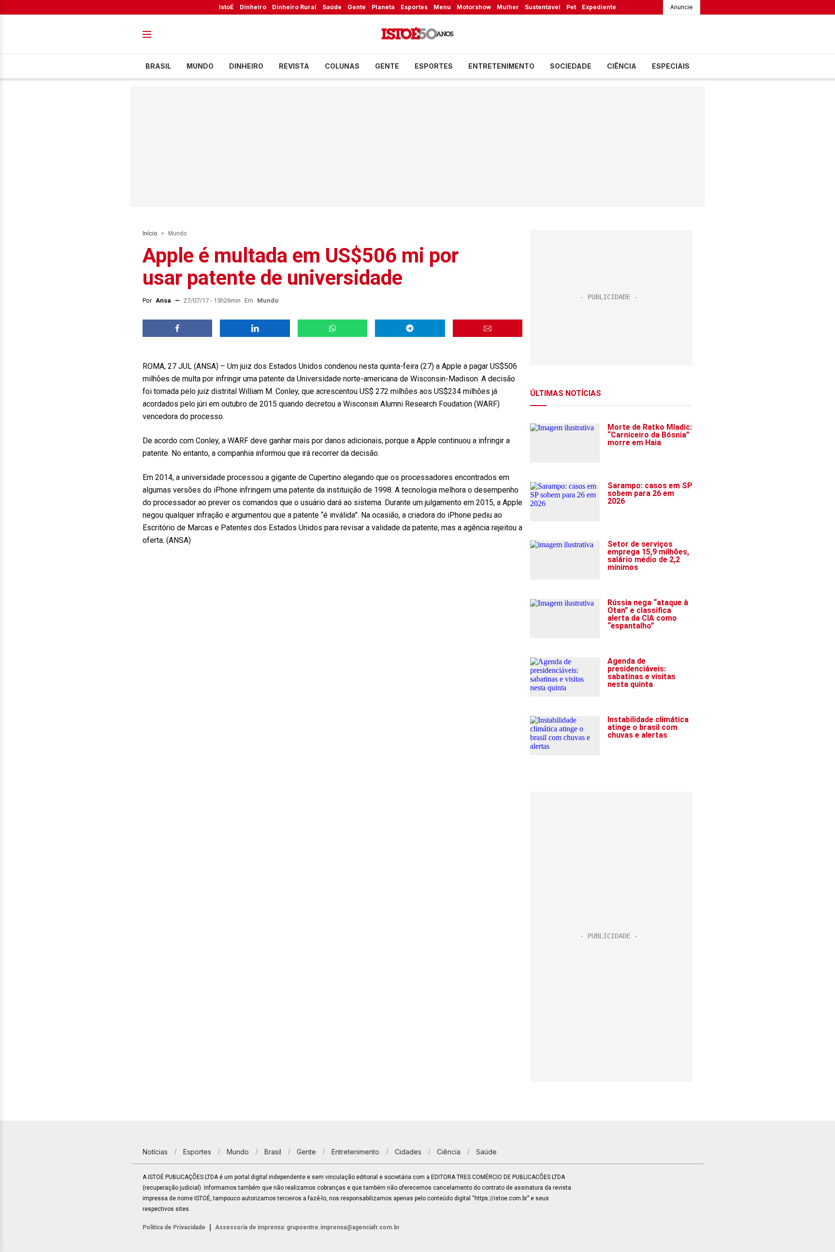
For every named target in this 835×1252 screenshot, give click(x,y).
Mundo (200, 66)
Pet (571, 7)
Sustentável (543, 7)
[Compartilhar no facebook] (177, 328)
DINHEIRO (246, 66)
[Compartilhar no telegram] (410, 328)
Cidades (408, 1152)
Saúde (332, 7)
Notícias (155, 1152)
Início (150, 233)
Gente (356, 7)
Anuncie (681, 7)
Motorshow (474, 7)
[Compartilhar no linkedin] (254, 328)
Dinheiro (253, 7)
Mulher (508, 7)
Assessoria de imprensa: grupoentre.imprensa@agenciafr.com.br (307, 1227)
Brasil (158, 66)
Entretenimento (501, 66)
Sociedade (570, 66)
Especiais (671, 66)
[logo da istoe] (417, 34)
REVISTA (294, 66)
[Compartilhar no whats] (332, 328)
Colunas (342, 66)
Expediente (599, 7)
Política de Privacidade (174, 1227)
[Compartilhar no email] (487, 328)
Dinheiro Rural (294, 7)
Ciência (621, 66)
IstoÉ (226, 7)
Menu (442, 7)
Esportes (414, 7)
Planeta (383, 7)
